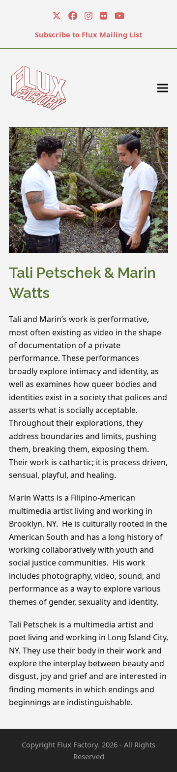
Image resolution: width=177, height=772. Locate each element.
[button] (162, 88)
